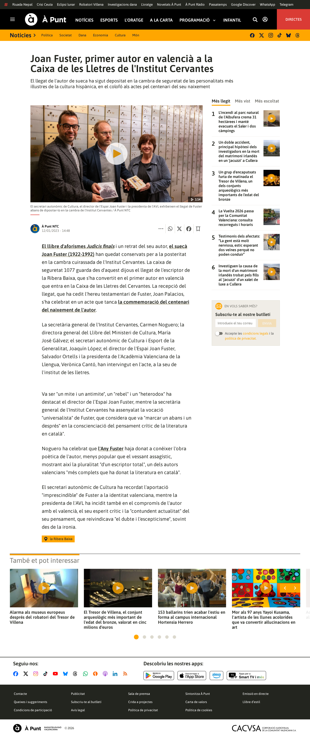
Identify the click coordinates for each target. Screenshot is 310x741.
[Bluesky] (288, 35)
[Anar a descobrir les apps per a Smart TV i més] (246, 675)
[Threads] (297, 35)
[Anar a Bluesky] (66, 673)
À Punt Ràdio (195, 4)
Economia (100, 35)
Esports (109, 20)
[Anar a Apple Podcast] (106, 673)
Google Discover (243, 4)
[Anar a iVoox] (96, 673)
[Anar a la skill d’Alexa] (216, 675)
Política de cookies (198, 710)
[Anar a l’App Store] (191, 675)
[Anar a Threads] (76, 673)
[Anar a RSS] (126, 673)
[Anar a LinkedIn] (116, 673)
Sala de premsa (139, 694)
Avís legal (78, 710)
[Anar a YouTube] (56, 673)
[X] (261, 35)
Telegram (286, 4)
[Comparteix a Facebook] (188, 228)
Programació (195, 20)
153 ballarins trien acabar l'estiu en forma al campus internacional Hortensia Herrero (191, 617)
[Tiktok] (280, 35)
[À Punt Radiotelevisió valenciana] (37, 728)
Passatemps (218, 4)
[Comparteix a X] (179, 228)
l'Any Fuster (110, 448)
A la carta (161, 20)
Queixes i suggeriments (30, 702)
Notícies (84, 20)
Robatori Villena (91, 4)
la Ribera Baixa (61, 539)
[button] (136, 637)
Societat (65, 35)
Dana (82, 35)
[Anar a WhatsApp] (86, 673)
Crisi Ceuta (45, 4)
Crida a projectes (140, 702)
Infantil (232, 20)
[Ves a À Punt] (45, 19)
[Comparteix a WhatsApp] (170, 228)
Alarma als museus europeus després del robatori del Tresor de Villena (42, 617)
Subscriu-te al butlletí (86, 702)
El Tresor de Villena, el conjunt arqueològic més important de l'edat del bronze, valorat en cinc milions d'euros (115, 620)
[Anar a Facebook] (16, 673)
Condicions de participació (33, 710)
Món (135, 35)
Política (47, 35)
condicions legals (255, 333)
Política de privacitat (143, 710)
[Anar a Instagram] (36, 673)
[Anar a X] (26, 673)
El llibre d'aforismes (78, 246)
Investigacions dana (122, 4)
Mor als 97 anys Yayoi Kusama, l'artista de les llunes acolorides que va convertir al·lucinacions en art (263, 620)
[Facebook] (252, 35)
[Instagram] (270, 35)
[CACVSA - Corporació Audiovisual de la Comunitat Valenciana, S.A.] (264, 728)
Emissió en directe (256, 694)
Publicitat (78, 694)
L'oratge (147, 4)
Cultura (120, 35)
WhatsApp (267, 4)
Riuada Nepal (22, 4)
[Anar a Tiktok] (46, 673)
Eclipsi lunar (66, 4)
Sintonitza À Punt (197, 694)
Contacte (20, 694)
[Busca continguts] (255, 20)
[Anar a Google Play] (158, 675)
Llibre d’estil (251, 702)
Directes (293, 19)
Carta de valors (196, 702)
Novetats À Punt (169, 4)
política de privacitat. (240, 338)
